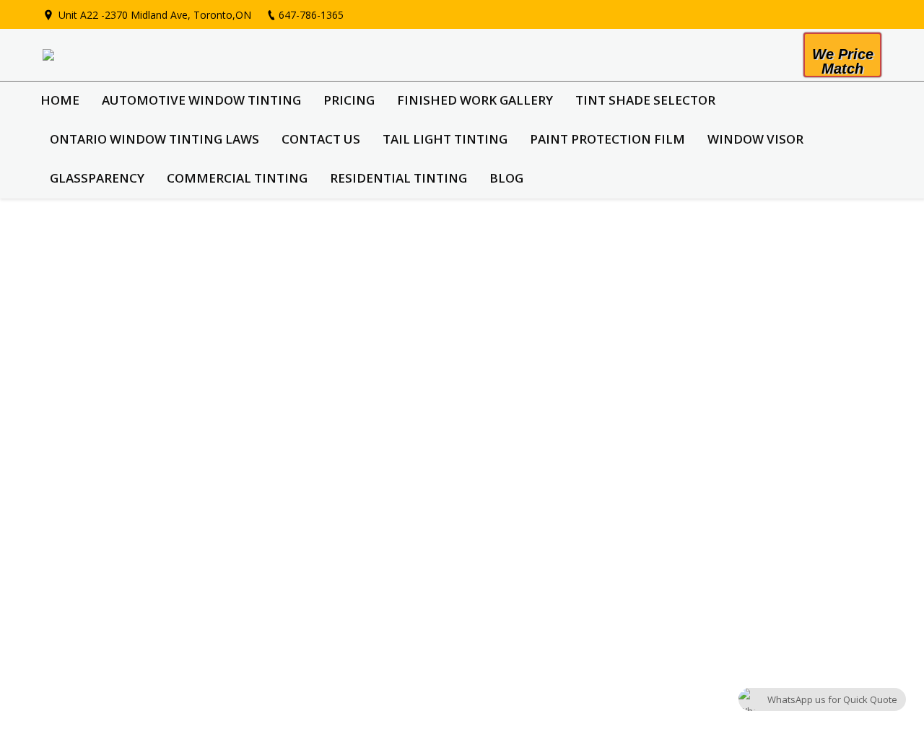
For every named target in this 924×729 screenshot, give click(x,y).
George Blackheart (122, 255)
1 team (150, 303)
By (194, 303)
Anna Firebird (105, 347)
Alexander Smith (115, 622)
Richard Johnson (114, 438)
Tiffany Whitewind (121, 530)
